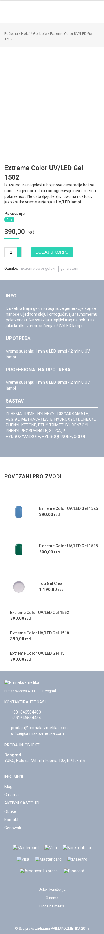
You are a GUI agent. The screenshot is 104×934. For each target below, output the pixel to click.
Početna (11, 33)
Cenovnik (12, 828)
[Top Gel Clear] (18, 586)
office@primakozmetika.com (37, 733)
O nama (11, 794)
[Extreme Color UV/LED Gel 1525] (18, 549)
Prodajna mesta (52, 906)
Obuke (10, 811)
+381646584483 (26, 712)
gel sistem (69, 269)
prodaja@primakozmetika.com (39, 727)
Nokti (25, 33)
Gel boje (40, 33)
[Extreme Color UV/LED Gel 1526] (18, 511)
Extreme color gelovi (38, 269)
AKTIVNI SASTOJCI (21, 803)
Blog (8, 786)
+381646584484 (26, 718)
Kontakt (11, 819)
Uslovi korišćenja (52, 890)
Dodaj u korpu (52, 252)
